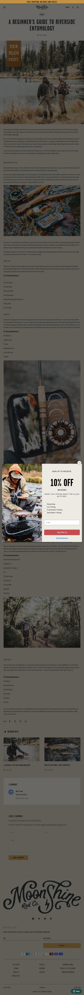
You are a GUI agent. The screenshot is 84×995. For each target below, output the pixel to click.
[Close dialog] (79, 463)
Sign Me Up (62, 532)
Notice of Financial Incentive (62, 538)
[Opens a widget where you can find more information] (76, 991)
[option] (42, 2)
